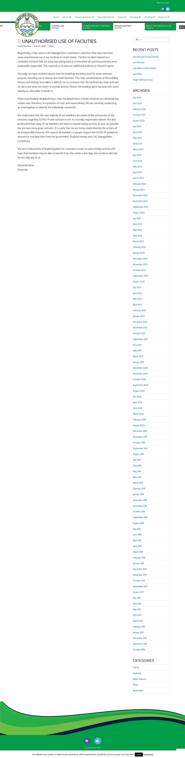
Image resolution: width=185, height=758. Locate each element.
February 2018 (139, 557)
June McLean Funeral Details (145, 57)
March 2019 (138, 483)
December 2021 (140, 322)
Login (167, 3)
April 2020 (137, 408)
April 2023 (137, 235)
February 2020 (139, 419)
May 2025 (137, 138)
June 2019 (137, 465)
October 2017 (139, 580)
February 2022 (139, 310)
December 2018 (140, 500)
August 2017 (138, 592)
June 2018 (137, 534)
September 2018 (140, 517)
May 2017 (137, 609)
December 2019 (140, 431)
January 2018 (138, 563)
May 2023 (137, 230)
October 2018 (139, 511)
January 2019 (138, 494)
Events (136, 667)
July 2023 (137, 218)
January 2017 (138, 632)
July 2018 (137, 529)
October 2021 (139, 333)
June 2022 (137, 293)
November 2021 (140, 327)
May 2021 (137, 350)
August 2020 (139, 391)
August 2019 (138, 454)
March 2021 (138, 356)
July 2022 (137, 287)
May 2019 (137, 471)
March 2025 (138, 149)
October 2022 (139, 270)
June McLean (138, 62)
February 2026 (139, 109)
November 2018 (140, 506)
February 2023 (139, 247)
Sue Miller (137, 74)
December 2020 (140, 368)
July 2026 (137, 97)
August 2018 (138, 523)
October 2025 (139, 115)
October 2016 (139, 649)
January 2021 (138, 362)
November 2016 (140, 644)
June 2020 (137, 402)
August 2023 (138, 212)
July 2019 (137, 460)
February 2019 (139, 488)
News (51, 46)
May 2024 (137, 166)
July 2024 (137, 155)
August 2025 (138, 120)
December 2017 (140, 569)
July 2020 (137, 396)
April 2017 (137, 615)
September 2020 (140, 385)
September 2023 (140, 207)
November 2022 (140, 264)
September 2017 (140, 586)
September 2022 (140, 276)
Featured (137, 673)
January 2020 (139, 425)
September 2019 (140, 448)
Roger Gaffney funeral (143, 80)
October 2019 (139, 442)
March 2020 (138, 414)
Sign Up (160, 3)
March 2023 (138, 241)
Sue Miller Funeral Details (144, 68)
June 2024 (137, 161)
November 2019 (140, 437)
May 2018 (137, 540)
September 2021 (140, 339)
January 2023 (138, 253)
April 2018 (137, 546)
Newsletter (138, 690)
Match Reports (139, 679)
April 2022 (137, 304)
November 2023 (140, 201)
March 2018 (138, 552)
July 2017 (137, 598)
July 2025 (137, 126)
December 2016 (140, 638)
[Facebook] (163, 9)
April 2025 (137, 143)
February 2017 (139, 626)
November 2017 (140, 575)
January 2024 (139, 189)
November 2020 (140, 373)
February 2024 (139, 184)
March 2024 (138, 178)
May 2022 (137, 299)
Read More (148, 754)
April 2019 (137, 477)
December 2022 (140, 258)
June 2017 (137, 603)
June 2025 (137, 132)
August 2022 (138, 281)
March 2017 (138, 621)
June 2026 (137, 103)
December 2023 (140, 195)
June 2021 (137, 345)
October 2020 (139, 379)
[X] (168, 9)
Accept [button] (138, 754)
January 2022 (138, 316)
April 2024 (137, 172)
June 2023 (137, 224)
